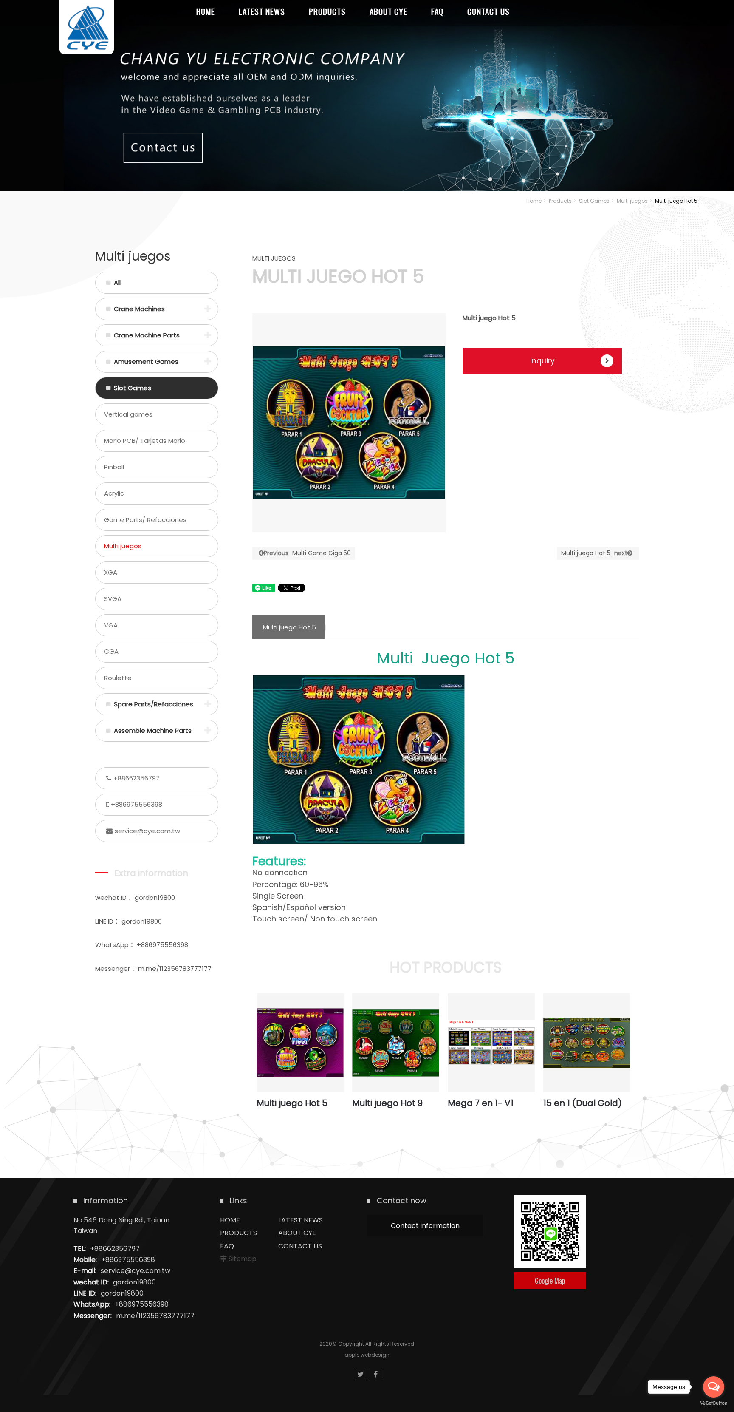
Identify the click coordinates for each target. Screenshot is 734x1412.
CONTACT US (300, 1246)
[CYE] (86, 27)
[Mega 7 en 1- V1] (491, 1042)
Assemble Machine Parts (153, 730)
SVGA (112, 598)
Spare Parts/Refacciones (153, 704)
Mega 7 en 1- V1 (481, 1103)
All (117, 282)
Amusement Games (146, 361)
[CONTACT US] (367, 95)
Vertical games (128, 414)
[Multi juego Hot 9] (395, 1042)
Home (534, 200)
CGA (111, 651)
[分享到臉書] (375, 1374)
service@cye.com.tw (147, 830)
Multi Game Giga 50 (307, 553)
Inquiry (542, 361)
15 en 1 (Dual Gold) (582, 1103)
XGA (110, 572)
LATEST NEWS (300, 1220)
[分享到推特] (360, 1374)
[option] (349, 423)
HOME (230, 1220)
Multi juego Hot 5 (594, 553)
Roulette (118, 677)
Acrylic (114, 493)
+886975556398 (136, 804)
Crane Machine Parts (147, 335)
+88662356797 (136, 778)
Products (560, 200)
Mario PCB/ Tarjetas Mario (144, 440)
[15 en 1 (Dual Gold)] (586, 1042)
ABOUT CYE (297, 1233)
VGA (111, 625)
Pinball (114, 466)
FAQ (227, 1246)
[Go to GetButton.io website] (713, 1403)
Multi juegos (632, 200)
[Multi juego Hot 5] (300, 1042)
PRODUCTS (238, 1233)
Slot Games (594, 200)
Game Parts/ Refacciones (145, 519)
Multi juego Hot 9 (387, 1103)
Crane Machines (139, 308)
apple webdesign (367, 1354)
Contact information (425, 1226)
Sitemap (243, 1259)
